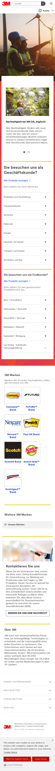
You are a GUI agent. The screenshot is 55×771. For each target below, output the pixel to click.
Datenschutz (19, 726)
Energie (7, 233)
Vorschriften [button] (13, 699)
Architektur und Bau (13, 260)
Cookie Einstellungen (35, 726)
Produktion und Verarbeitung (17, 197)
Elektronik (8, 224)
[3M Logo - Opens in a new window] (6, 3)
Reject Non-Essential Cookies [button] (17, 759)
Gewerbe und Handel (13, 242)
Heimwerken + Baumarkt (15, 309)
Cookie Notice (10, 752)
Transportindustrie (12, 206)
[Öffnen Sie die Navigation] (51, 4)
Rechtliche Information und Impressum (30, 724)
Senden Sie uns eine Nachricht (27, 613)
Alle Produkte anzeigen (16, 181)
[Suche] (43, 3)
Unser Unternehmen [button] (17, 682)
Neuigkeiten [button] (12, 690)
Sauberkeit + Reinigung (14, 336)
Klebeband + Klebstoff (14, 327)
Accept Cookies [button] (41, 759)
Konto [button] (46, 11)
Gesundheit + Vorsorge (14, 318)
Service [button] (9, 708)
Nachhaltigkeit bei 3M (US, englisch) (26, 122)
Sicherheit (8, 215)
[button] (13, 765)
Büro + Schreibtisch (13, 300)
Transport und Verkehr (14, 251)
